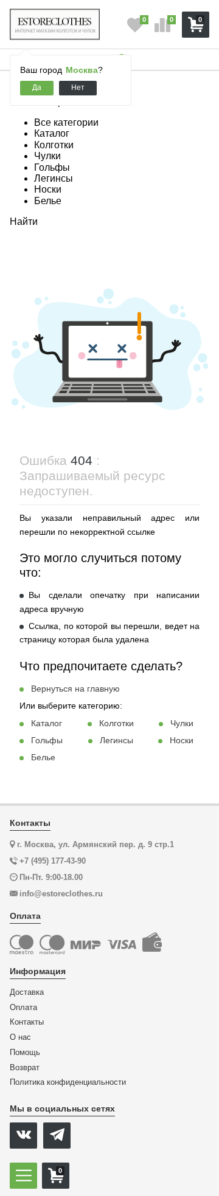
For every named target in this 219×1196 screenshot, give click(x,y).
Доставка (27, 992)
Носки (181, 740)
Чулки (181, 723)
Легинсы (116, 740)
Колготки (116, 723)
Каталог (46, 723)
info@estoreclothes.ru (61, 893)
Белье (43, 757)
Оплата (23, 1007)
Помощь (25, 1052)
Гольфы (47, 740)
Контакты (27, 1022)
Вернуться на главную (75, 688)
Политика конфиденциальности (68, 1082)
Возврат (25, 1068)
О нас (20, 1037)
